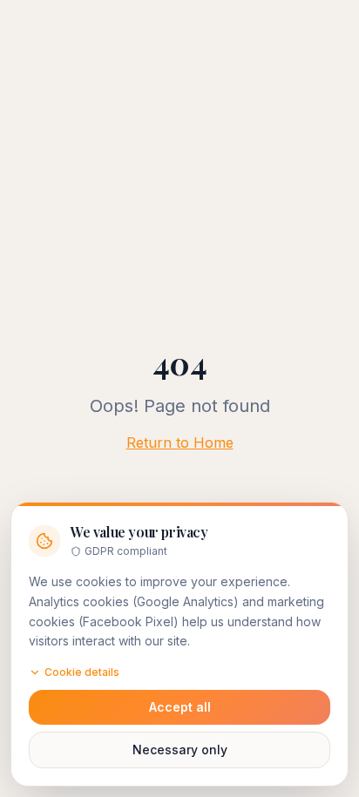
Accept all (180, 706)
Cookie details (81, 672)
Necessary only (179, 749)
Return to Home (180, 442)
